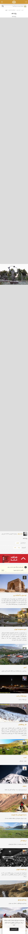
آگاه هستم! (14, 929)
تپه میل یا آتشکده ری (19, 595)
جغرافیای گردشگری (12, 10)
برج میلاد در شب (21, 696)
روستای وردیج (22, 900)
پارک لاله (14, 14)
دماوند (24, 786)
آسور (24, 667)
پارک (19, 548)
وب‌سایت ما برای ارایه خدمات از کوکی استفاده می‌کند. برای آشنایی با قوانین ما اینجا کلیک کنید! (14, 923)
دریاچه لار (23, 840)
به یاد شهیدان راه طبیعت (18, 815)
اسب (24, 757)
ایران (22, 10)
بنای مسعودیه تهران (20, 629)
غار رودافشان (22, 724)
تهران (6, 10)
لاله (15, 548)
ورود (2, 2)
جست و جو (3, 6)
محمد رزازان (20, 534)
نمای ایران (18, 10)
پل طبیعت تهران (21, 869)
